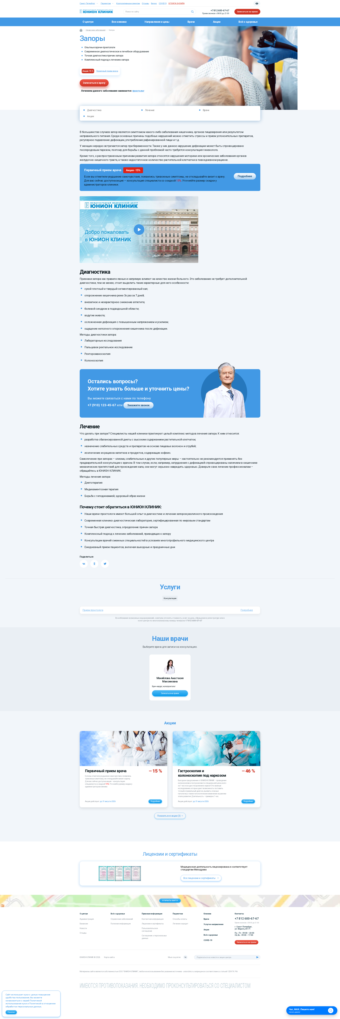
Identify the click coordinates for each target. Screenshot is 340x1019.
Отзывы (145, 3)
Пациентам (106, 3)
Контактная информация (152, 919)
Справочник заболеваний (122, 919)
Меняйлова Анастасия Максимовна (170, 680)
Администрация (87, 919)
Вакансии (84, 924)
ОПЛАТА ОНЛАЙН (176, 3)
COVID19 (163, 3)
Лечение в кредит (180, 924)
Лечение (149, 110)
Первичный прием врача (107, 71)
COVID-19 (208, 940)
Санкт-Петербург (87, 3)
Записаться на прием (247, 11)
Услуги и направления (213, 924)
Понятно (11, 1012)
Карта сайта (109, 957)
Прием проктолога (92, 610)
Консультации (170, 598)
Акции (216, 21)
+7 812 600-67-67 (220, 10)
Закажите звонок (138, 405)
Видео (154, 3)
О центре (88, 21)
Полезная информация (121, 924)
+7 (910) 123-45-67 (102, 405)
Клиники (207, 914)
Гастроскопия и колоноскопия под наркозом (202, 773)
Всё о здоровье (248, 21)
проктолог (138, 90)
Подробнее (245, 176)
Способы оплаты (180, 919)
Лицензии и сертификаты (153, 924)
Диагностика (94, 110)
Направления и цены (157, 21)
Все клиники (119, 21)
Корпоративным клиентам (128, 3)
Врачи (191, 21)
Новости (83, 928)
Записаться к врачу (94, 82)
